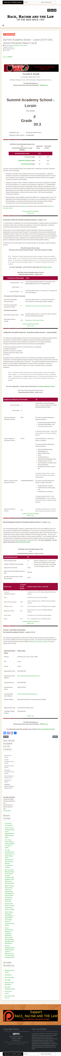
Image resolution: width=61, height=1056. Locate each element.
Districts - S (11, 47)
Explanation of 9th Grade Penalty (34, 320)
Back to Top (30, 213)
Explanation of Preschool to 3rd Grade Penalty (38, 306)
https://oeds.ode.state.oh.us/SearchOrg (40, 641)
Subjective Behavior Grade (46, 386)
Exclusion (28, 157)
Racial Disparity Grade (23, 542)
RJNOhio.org (44, 85)
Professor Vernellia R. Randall (45, 729)
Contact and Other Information (30, 211)
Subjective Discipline (24, 160)
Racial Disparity (26, 164)
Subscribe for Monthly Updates (13, 1054)
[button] (3, 25)
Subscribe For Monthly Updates (13, 2)
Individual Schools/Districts (20, 45)
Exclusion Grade (47, 267)
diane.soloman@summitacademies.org (28, 676)
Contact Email (7, 810)
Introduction (23, 206)
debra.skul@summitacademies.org (27, 694)
